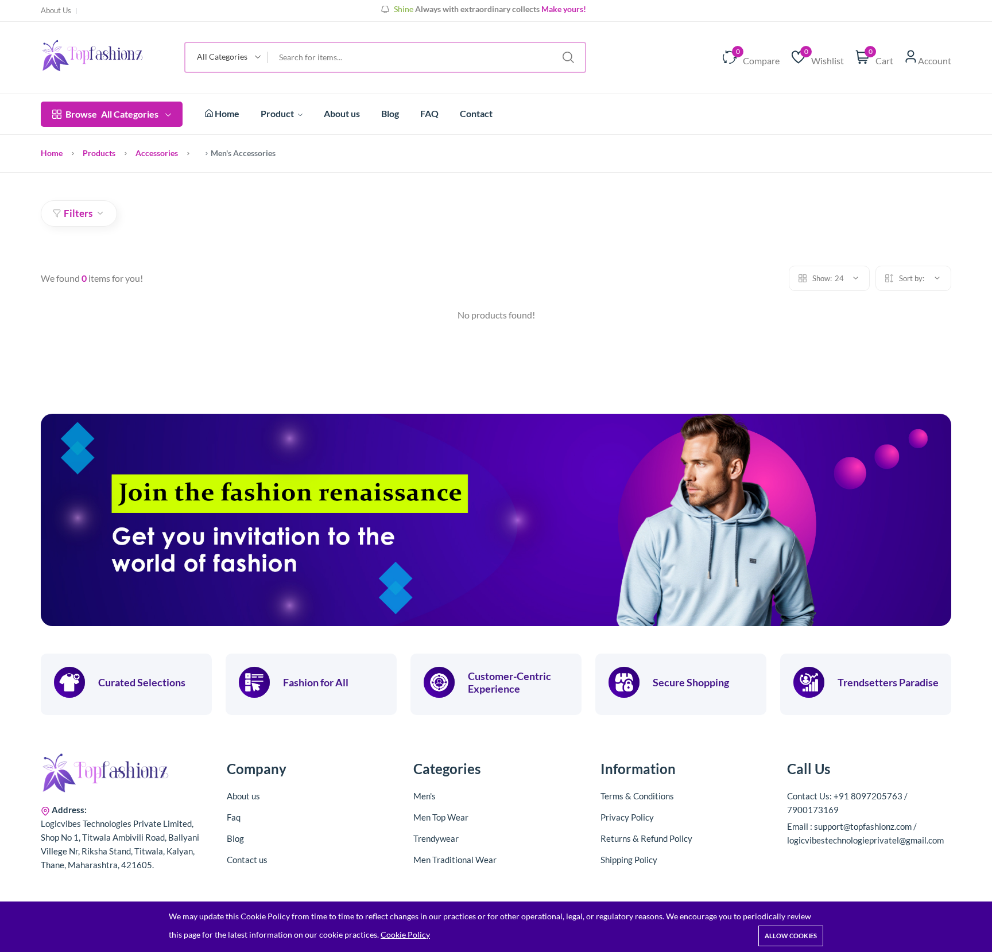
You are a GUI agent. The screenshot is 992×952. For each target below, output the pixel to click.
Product (278, 113)
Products (99, 153)
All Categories (111, 113)
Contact (476, 113)
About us (342, 113)
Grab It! (561, 10)
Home (226, 113)
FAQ (429, 113)
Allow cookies (791, 935)
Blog (390, 113)
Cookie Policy (405, 934)
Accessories (156, 153)
